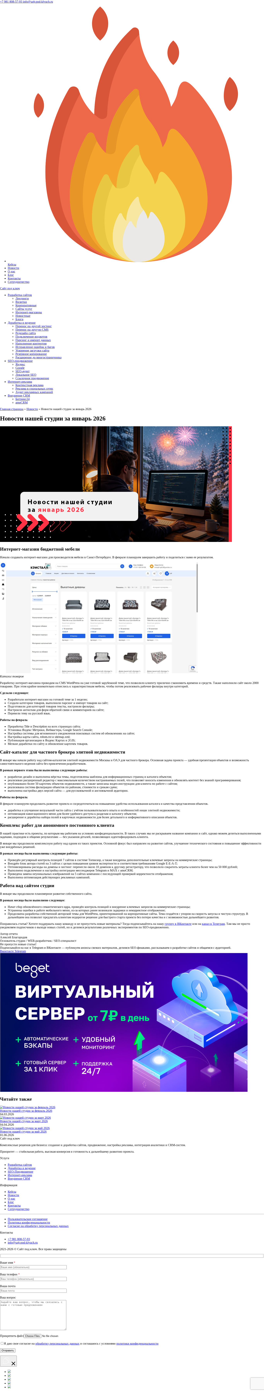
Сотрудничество (18, 281)
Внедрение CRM (19, 395)
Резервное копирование (31, 354)
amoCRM (21, 402)
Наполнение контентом (31, 343)
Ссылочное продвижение (32, 378)
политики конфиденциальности (137, 1343)
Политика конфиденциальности (29, 1222)
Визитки (21, 302)
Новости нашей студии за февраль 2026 (26, 1110)
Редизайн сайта (25, 333)
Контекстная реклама (29, 385)
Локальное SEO (25, 374)
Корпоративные (26, 305)
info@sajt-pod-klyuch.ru (23, 1242)
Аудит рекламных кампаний (34, 392)
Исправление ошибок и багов (35, 347)
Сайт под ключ (10, 288)
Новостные (22, 315)
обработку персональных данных (57, 1343)
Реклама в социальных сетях (34, 388)
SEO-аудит (22, 371)
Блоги (19, 319)
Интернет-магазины (28, 312)
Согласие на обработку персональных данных (38, 1226)
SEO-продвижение (20, 361)
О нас (11, 271)
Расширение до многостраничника (38, 357)
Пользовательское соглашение (28, 1219)
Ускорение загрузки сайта (32, 350)
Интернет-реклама (20, 381)
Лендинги (22, 298)
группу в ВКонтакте (178, 923)
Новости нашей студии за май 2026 (23, 1131)
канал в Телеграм (213, 923)
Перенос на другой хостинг (33, 326)
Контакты (14, 278)
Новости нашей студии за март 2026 (24, 1121)
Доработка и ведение (22, 322)
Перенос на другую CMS (32, 329)
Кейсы (12, 1191)
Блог (11, 275)
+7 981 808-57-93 (19, 1239)
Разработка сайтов (20, 295)
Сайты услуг (23, 308)
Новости (13, 268)
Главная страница (11, 409)
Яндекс (20, 364)
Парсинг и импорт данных (33, 340)
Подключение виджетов (31, 336)
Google (20, 367)
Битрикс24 (22, 399)
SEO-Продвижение (20, 1171)
